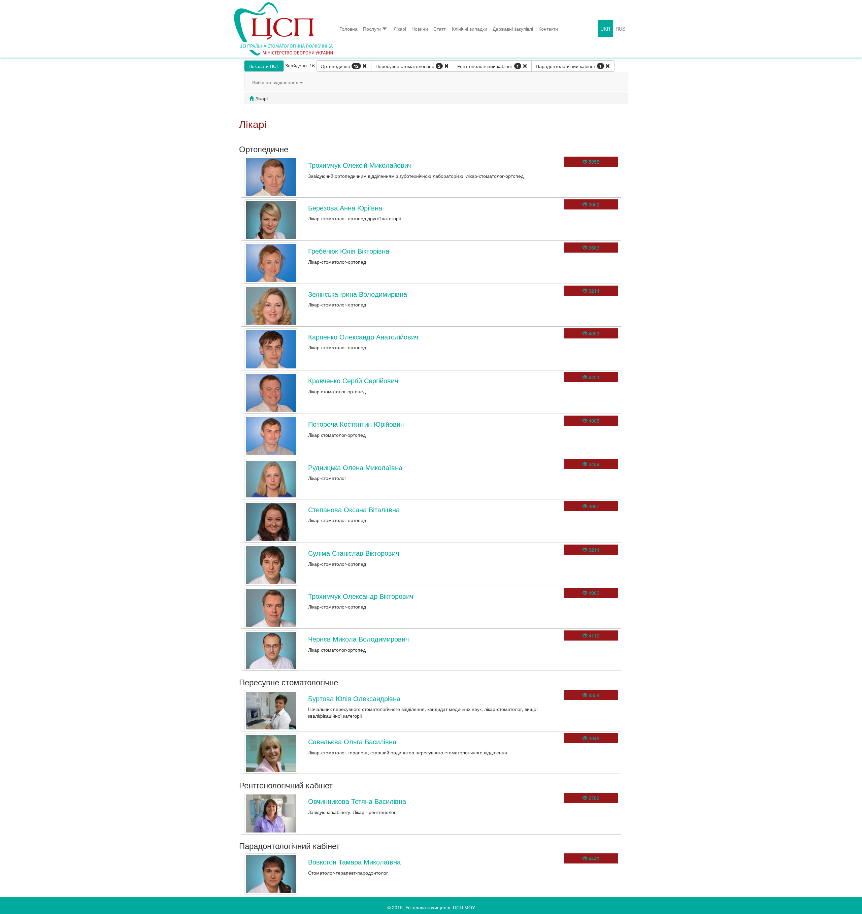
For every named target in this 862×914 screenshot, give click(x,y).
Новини (419, 28)
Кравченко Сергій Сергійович (353, 380)
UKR (605, 28)
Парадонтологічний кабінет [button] (569, 66)
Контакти (548, 28)
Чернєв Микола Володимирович (358, 639)
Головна (348, 28)
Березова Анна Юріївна (345, 208)
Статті (439, 28)
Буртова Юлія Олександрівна (354, 698)
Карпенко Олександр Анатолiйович (363, 336)
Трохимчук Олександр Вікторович (360, 596)
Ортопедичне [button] (340, 66)
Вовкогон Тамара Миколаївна (354, 862)
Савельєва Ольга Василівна (352, 741)
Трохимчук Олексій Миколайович (359, 165)
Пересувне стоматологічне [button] (407, 66)
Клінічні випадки (469, 28)
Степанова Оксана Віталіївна (354, 509)
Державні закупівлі (513, 28)
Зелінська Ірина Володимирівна (357, 294)
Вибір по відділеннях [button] (275, 82)
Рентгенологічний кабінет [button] (488, 66)
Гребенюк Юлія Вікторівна (348, 251)
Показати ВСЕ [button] (263, 66)
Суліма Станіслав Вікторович (353, 553)
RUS (620, 28)
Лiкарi (400, 28)
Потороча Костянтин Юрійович (356, 424)
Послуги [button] (372, 28)
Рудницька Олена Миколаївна (355, 467)
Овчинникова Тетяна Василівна (357, 801)
